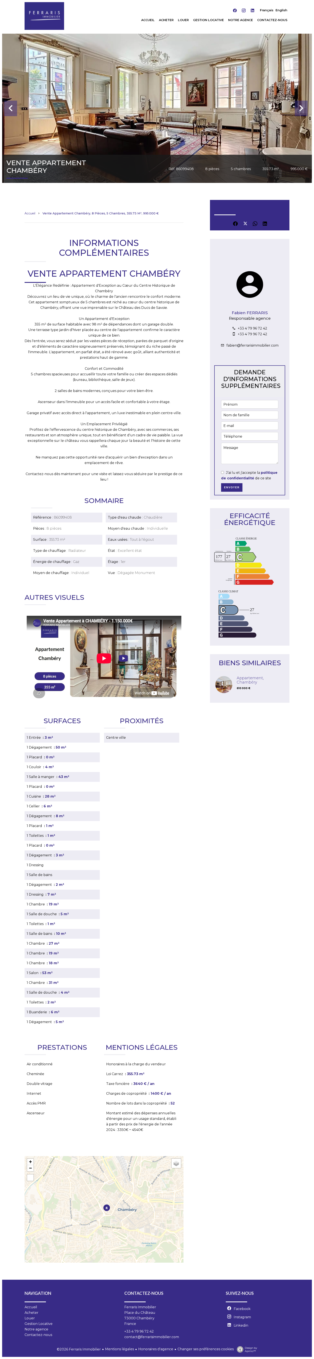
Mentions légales (119, 1349)
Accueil (30, 213)
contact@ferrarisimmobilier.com (151, 1337)
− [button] (30, 1168)
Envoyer (232, 487)
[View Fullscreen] (30, 1177)
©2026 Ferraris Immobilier (79, 1349)
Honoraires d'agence (155, 1349)
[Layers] (176, 1163)
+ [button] (30, 1161)
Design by (251, 1349)
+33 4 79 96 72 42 (252, 328)
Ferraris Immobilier (140, 1307)
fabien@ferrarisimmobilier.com (252, 345)
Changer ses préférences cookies (206, 1349)
